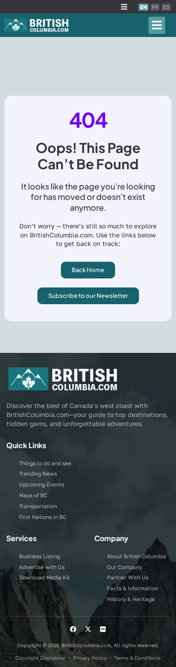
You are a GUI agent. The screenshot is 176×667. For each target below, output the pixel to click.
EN (143, 7)
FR (155, 7)
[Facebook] (73, 629)
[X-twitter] (88, 629)
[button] (124, 6)
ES (166, 7)
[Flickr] (103, 629)
